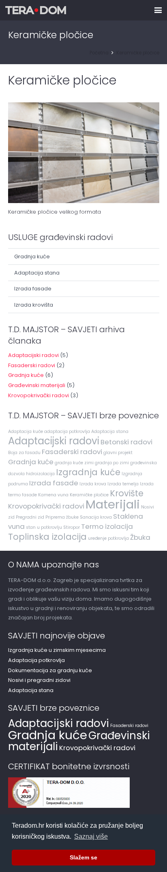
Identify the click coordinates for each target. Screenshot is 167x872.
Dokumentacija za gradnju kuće (50, 670)
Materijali (113, 504)
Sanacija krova (96, 517)
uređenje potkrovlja (108, 538)
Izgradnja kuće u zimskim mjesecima (57, 650)
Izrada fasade (32, 288)
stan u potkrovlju (44, 527)
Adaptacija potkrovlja (36, 660)
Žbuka (140, 537)
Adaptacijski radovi (33, 355)
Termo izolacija (107, 526)
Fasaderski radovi (31, 365)
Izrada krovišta (33, 305)
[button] (158, 10)
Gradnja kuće (32, 256)
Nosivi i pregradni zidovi (39, 680)
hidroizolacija (40, 474)
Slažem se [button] (83, 857)
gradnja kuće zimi (74, 463)
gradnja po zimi (112, 463)
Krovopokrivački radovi (38, 395)
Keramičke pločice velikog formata (54, 212)
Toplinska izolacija (47, 537)
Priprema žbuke (62, 517)
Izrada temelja (123, 484)
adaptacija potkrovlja (67, 431)
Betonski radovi (126, 442)
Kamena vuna (53, 495)
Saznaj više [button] (91, 836)
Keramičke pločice (89, 495)
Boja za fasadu (24, 453)
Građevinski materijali (36, 385)
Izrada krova (92, 484)
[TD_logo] (35, 10)
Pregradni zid (30, 517)
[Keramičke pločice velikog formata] (83, 152)
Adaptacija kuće (25, 431)
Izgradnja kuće (88, 472)
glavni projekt (118, 453)
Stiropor (71, 527)
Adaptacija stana (37, 273)
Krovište (126, 493)
